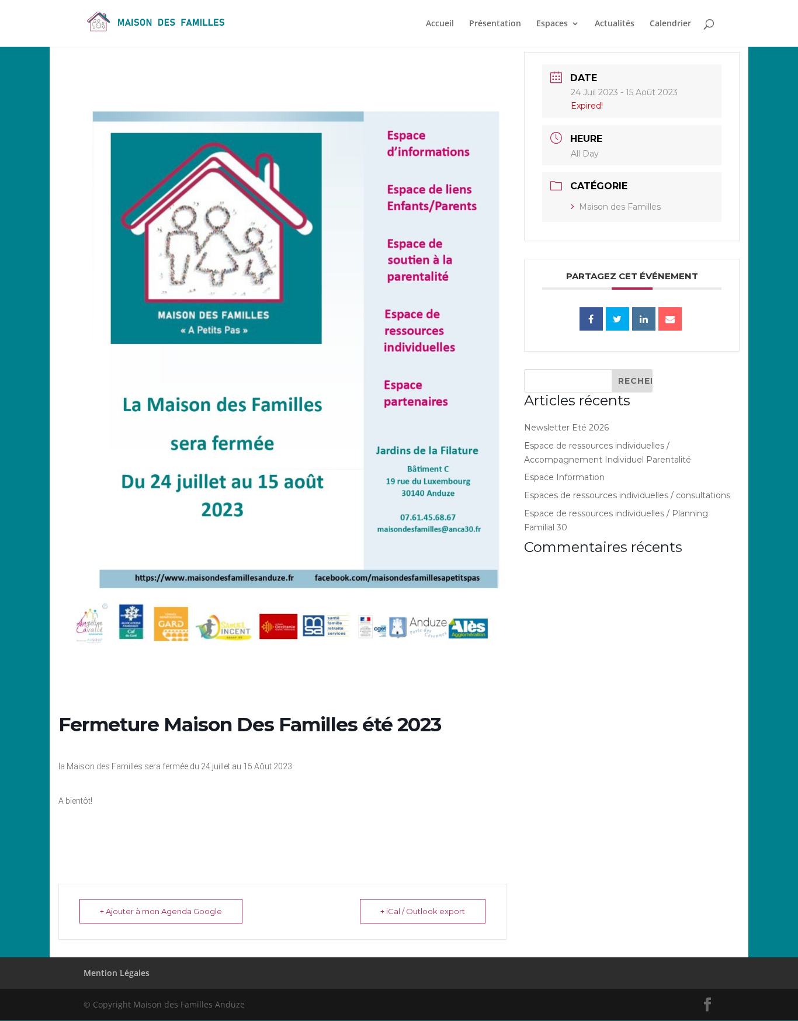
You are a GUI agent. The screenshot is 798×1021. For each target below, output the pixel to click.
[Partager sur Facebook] (591, 319)
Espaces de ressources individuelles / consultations (627, 495)
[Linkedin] (643, 319)
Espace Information (564, 477)
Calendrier (670, 24)
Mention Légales (117, 972)
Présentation (495, 24)
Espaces (552, 24)
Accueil (440, 24)
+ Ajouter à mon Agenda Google (161, 911)
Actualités (614, 24)
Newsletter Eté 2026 (566, 427)
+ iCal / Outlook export (422, 911)
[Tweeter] (617, 319)
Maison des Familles (620, 207)
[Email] (670, 319)
